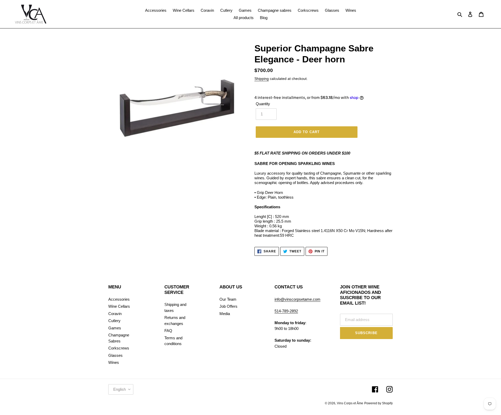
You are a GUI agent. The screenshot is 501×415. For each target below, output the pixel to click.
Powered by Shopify (378, 403)
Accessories (119, 299)
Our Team (227, 299)
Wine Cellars (119, 306)
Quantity (263, 104)
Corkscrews (118, 348)
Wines (113, 362)
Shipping (261, 78)
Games (114, 328)
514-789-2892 (286, 311)
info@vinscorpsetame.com (297, 299)
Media (224, 313)
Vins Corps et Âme (350, 403)
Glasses (115, 355)
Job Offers (228, 306)
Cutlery (114, 320)
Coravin (115, 313)
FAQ (168, 330)
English (119, 389)
